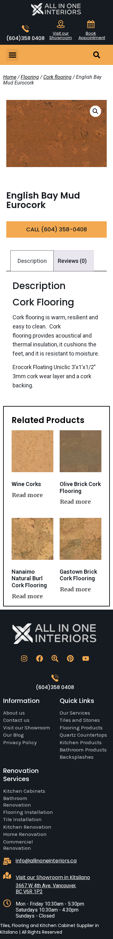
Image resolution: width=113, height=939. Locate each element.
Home (9, 77)
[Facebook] (39, 658)
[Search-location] (55, 658)
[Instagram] (24, 658)
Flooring (30, 77)
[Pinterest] (70, 658)
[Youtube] (86, 658)
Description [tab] (32, 261)
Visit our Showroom (60, 35)
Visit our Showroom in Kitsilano (53, 877)
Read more (27, 495)
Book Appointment (91, 35)
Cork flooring (57, 77)
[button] (12, 55)
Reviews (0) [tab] (72, 261)
